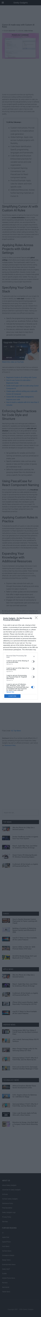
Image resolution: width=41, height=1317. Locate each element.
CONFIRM (12, 696)
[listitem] (20, 656)
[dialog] (20, 658)
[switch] (33, 661)
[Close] (37, 618)
